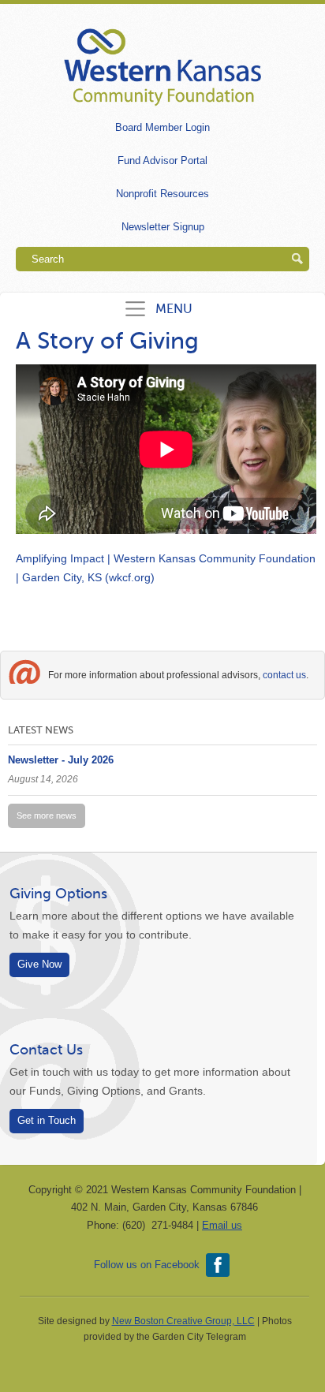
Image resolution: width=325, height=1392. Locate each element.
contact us (284, 675)
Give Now (39, 964)
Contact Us (46, 1049)
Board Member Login (162, 127)
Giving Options (58, 893)
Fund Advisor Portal (162, 160)
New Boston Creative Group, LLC (183, 1321)
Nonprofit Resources (162, 194)
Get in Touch (46, 1120)
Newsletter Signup (162, 227)
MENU (173, 308)
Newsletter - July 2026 (61, 760)
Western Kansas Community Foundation (162, 67)
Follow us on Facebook (147, 1265)
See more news (47, 815)
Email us (222, 1225)
